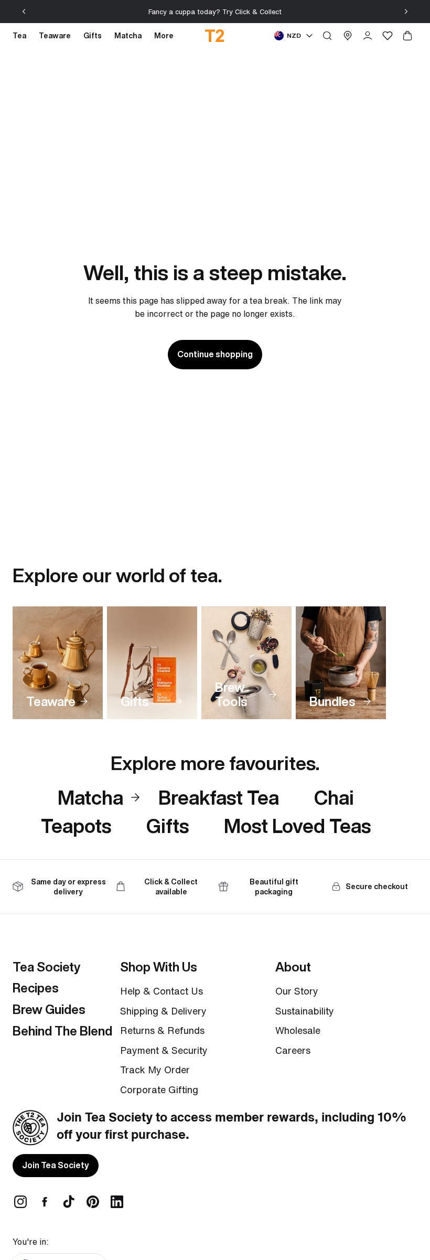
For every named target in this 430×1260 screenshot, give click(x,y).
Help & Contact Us (161, 991)
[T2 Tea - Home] (215, 35)
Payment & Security (164, 1050)
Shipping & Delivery (163, 1011)
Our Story (296, 991)
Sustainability (304, 1011)
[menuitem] (164, 35)
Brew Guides (49, 1009)
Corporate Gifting (159, 1089)
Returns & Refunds (162, 1030)
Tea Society (46, 966)
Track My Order (155, 1069)
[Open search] (327, 36)
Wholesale (297, 1030)
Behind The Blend (62, 1030)
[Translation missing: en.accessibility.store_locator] (348, 36)
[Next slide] (405, 11)
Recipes (36, 987)
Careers (292, 1050)
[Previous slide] (24, 11)
